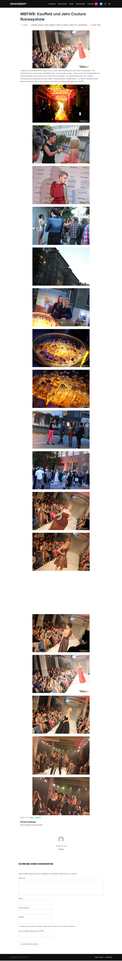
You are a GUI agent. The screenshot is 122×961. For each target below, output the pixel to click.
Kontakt (91, 4)
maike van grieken (62, 25)
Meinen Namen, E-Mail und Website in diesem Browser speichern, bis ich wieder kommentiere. (48, 926)
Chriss (25, 25)
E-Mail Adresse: (24, 908)
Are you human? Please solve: (29, 931)
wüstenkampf (82, 25)
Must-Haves (62, 4)
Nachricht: (22, 878)
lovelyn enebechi (49, 25)
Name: (21, 898)
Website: (21, 917)
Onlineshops (80, 4)
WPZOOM (109, 957)
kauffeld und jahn (37, 25)
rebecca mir (73, 25)
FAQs (71, 4)
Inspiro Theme (99, 957)
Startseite (51, 4)
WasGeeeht (18, 3)
